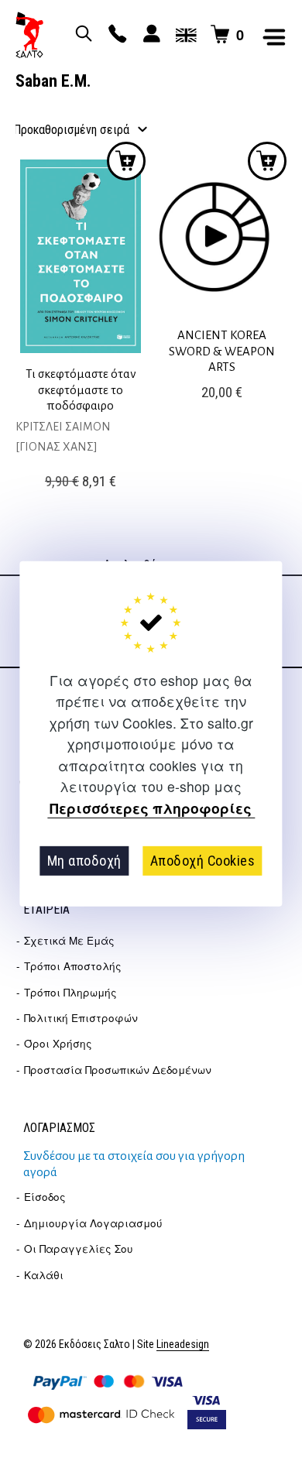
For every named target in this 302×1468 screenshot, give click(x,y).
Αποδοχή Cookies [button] (203, 860)
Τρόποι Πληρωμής (70, 992)
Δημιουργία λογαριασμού (93, 1223)
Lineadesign (182, 1344)
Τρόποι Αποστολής (73, 966)
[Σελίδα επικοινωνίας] (115, 34)
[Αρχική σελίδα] (29, 35)
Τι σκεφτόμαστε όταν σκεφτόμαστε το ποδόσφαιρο (81, 389)
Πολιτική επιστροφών (81, 1017)
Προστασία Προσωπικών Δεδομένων (117, 1069)
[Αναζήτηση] (81, 34)
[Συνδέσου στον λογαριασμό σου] (149, 34)
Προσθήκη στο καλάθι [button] (126, 161)
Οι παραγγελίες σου (78, 1248)
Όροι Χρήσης (58, 1043)
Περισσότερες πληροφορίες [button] (151, 808)
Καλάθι (43, 1274)
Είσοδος (45, 1196)
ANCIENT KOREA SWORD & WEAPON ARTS (222, 350)
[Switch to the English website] (183, 34)
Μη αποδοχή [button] (84, 860)
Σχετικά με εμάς (69, 940)
